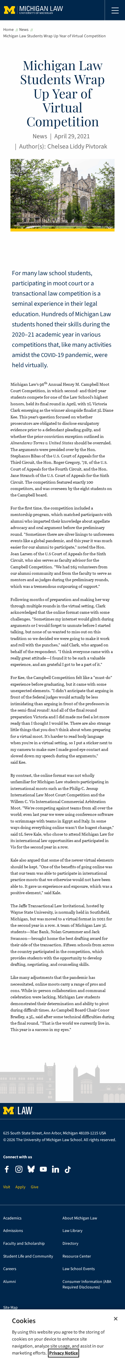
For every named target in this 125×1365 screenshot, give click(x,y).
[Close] (115, 1318)
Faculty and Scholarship (24, 1243)
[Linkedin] (55, 1170)
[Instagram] (18, 1170)
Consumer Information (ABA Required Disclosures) (87, 1284)
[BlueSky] (31, 1170)
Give (34, 1187)
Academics (12, 1218)
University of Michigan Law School (33, 10)
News (23, 30)
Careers (9, 1269)
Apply (20, 1187)
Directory (70, 1243)
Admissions (13, 1231)
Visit (6, 1187)
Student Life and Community (28, 1256)
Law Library (73, 1231)
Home (8, 30)
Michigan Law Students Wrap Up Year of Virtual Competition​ (54, 36)
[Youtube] (43, 1170)
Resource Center (77, 1256)
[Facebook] (6, 1170)
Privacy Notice (63, 1353)
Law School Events (79, 1269)
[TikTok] (67, 1169)
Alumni (9, 1282)
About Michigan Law (80, 1218)
